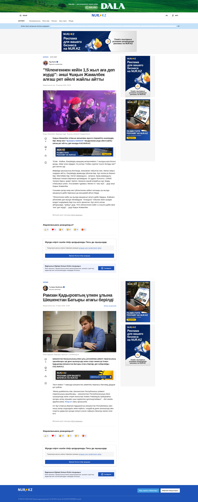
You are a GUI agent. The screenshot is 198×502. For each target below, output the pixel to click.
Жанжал (54, 21)
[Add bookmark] (45, 162)
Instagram (107, 268)
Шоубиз (21, 21)
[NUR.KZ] (99, 15)
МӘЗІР (25, 15)
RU (167, 15)
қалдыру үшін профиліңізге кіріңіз (90, 248)
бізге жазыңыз (76, 215)
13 (63, 436)
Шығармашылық (34, 21)
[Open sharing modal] (45, 155)
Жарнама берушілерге (170, 490)
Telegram (68, 402)
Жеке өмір (45, 21)
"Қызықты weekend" (75, 141)
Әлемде (45, 282)
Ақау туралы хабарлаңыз (148, 490)
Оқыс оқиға (63, 21)
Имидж (71, 21)
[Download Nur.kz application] (99, 6)
